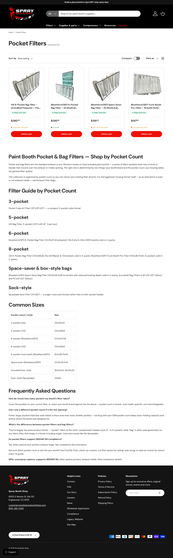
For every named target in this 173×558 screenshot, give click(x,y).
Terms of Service (106, 486)
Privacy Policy (105, 481)
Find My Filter (71, 450)
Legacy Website (75, 519)
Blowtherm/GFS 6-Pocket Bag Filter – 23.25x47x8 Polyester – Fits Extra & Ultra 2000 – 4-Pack (66, 109)
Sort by (12, 58)
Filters (49, 25)
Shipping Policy (105, 503)
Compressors (90, 25)
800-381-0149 (16, 508)
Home (11, 32)
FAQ (69, 486)
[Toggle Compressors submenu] (100, 25)
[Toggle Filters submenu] (54, 25)
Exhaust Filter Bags (45, 180)
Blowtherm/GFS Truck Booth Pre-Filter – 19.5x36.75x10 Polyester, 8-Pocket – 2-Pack (146, 109)
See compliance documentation (71, 444)
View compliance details (109, 459)
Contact (71, 481)
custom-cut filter (97, 450)
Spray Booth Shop (22, 548)
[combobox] (100, 14)
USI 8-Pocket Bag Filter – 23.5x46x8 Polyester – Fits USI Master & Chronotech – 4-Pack (25, 109)
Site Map (71, 524)
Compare (127, 58)
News (69, 503)
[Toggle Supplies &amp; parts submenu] (79, 25)
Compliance (73, 513)
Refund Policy (105, 497)
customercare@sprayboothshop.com (27, 505)
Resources (110, 25)
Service (123, 25)
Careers (71, 497)
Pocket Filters (21, 32)
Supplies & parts (68, 25)
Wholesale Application (78, 508)
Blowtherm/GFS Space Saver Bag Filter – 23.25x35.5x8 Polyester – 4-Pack (106, 108)
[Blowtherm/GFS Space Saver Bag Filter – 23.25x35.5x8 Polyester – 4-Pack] (106, 85)
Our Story (71, 492)
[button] (163, 14)
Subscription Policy (107, 492)
